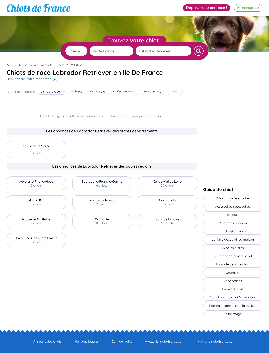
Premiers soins (232, 289)
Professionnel (124, 91)
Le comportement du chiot (233, 256)
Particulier (152, 91)
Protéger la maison (233, 223)
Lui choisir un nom (233, 231)
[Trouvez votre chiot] (199, 51)
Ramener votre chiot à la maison (233, 306)
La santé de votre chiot (232, 264)
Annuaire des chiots (47, 341)
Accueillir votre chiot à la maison (233, 297)
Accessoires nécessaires (232, 206)
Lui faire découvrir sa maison (233, 239)
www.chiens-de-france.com (165, 341)
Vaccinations (233, 281)
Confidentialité (122, 341)
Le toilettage (233, 314)
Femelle (97, 91)
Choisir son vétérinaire (233, 198)
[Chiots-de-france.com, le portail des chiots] (38, 8)
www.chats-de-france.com (216, 341)
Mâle (76, 91)
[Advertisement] (101, 279)
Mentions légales (86, 341)
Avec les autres (233, 248)
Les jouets (232, 215)
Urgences (233, 272)
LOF (174, 91)
